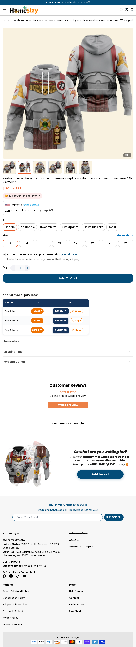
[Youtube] (24, 576)
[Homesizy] (24, 10)
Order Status (76, 604)
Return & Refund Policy (16, 591)
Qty (5, 267)
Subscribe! (113, 517)
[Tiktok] (17, 576)
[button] (12, 268)
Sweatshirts (48, 227)
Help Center (76, 591)
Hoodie (10, 227)
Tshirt (112, 227)
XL (59, 243)
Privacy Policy (10, 617)
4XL (109, 243)
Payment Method (13, 611)
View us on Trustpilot (81, 546)
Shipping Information (15, 604)
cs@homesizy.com (14, 540)
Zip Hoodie (27, 227)
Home (6, 20)
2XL (76, 243)
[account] (126, 9)
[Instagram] (11, 576)
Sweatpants (70, 227)
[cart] (131, 10)
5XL (125, 243)
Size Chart (75, 611)
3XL (92, 243)
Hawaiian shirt (93, 227)
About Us (74, 540)
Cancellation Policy (14, 598)
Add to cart (100, 474)
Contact (74, 598)
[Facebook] (4, 576)
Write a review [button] (68, 405)
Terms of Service (12, 624)
